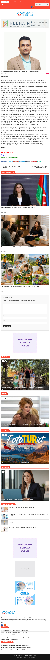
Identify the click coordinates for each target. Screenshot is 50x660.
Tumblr (28, 161)
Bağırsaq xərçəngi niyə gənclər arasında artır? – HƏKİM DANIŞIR (14, 633)
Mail (40, 161)
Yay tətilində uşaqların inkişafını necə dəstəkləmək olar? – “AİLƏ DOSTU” (20, 286)
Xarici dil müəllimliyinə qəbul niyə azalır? (9, 639)
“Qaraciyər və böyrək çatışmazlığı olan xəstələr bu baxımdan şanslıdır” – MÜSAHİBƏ (28, 514)
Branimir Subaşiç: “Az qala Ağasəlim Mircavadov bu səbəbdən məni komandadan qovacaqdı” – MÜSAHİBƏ (23, 388)
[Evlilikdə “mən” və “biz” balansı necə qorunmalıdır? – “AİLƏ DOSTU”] (25, 191)
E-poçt (4, 321)
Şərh (4, 303)
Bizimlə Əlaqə (32, 657)
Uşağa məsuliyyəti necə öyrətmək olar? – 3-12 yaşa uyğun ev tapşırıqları (24, 1)
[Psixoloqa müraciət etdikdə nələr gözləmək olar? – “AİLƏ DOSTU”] (25, 230)
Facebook (5, 161)
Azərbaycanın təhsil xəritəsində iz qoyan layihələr (11, 635)
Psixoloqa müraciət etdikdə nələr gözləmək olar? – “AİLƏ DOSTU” (18, 247)
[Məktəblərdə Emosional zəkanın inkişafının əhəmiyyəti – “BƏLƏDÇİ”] (4, 529)
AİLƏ (7, 31)
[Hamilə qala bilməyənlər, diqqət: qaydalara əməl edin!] (4, 509)
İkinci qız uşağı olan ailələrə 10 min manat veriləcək (21, 521)
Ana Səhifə (3, 31)
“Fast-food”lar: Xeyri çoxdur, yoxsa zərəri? (12, 167)
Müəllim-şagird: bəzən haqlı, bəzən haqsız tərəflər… (39, 167)
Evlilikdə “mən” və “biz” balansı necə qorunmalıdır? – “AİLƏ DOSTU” (19, 207)
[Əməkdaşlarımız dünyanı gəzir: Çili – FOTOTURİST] (25, 449)
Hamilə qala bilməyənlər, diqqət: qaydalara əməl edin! (21, 508)
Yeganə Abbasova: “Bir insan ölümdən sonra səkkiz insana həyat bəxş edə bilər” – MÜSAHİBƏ (23, 425)
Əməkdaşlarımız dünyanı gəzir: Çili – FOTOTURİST (15, 463)
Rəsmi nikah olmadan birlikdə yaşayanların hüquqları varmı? (17, 500)
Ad (3, 315)
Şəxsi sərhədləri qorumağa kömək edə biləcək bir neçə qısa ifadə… (15, 630)
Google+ (17, 161)
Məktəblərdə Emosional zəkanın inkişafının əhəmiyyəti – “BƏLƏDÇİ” (24, 528)
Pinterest (34, 161)
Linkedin (23, 161)
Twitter (10, 161)
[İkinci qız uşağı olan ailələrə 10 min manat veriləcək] (4, 523)
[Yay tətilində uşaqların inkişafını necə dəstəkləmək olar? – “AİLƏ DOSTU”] (25, 270)
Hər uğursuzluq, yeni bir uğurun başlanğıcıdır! (11, 645)
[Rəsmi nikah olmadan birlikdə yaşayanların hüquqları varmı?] (25, 486)
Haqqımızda (25, 657)
